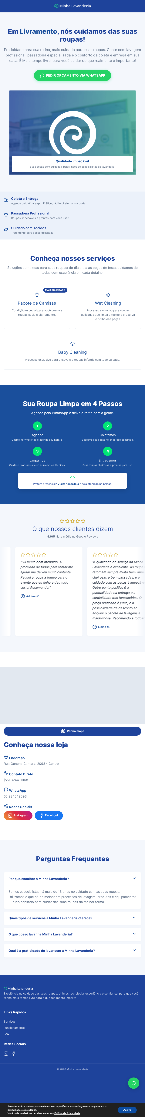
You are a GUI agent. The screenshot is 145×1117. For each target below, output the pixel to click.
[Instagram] (6, 1053)
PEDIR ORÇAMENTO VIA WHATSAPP (75, 75)
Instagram (21, 815)
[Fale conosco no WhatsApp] (133, 1083)
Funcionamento (14, 1028)
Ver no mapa (75, 731)
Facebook (52, 815)
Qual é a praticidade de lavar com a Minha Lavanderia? (51, 951)
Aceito (127, 1110)
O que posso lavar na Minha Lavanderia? (40, 934)
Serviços (9, 1021)
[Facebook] (13, 1053)
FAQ (6, 1034)
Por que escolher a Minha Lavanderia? (38, 879)
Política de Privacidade (67, 1113)
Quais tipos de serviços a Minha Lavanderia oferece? (50, 918)
